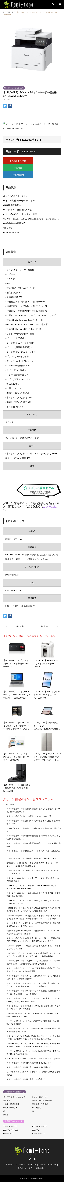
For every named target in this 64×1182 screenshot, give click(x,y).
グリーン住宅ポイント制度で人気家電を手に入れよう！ (29, 1063)
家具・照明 (36, 1108)
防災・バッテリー (10, 1108)
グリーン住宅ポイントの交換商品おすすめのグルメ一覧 (29, 816)
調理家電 (6, 1100)
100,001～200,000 (39, 1126)
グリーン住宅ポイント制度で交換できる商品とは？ (27, 1079)
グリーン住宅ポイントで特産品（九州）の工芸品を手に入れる (32, 858)
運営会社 (9, 1164)
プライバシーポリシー (47, 1164)
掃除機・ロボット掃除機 (42, 1100)
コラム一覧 (9, 804)
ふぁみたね (50, 506)
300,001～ (36, 1130)
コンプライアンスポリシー (25, 1164)
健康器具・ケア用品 (40, 1104)
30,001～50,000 (38, 1133)
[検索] (52, 4)
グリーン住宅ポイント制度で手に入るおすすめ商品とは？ (30, 1067)
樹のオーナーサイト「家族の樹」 (31, 1168)
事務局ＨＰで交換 (18, 161)
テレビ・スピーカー (40, 1097)
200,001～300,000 (10, 1130)
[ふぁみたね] (18, 4)
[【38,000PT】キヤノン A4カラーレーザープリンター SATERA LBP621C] (17, 626)
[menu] (59, 4)
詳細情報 (18, 168)
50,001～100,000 (10, 1126)
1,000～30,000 (9, 1133)
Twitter (30, 1159)
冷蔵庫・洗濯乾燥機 (11, 1104)
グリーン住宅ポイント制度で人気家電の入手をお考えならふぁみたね (32, 1059)
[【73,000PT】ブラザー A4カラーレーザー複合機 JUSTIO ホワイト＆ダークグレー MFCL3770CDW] (46, 626)
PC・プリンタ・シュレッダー (14, 88)
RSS (34, 1159)
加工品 (5, 1115)
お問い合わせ (18, 174)
